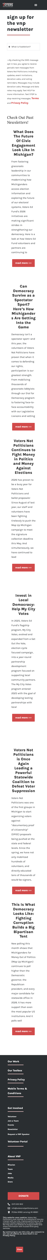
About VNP (14, 1156)
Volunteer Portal (18, 1141)
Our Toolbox (15, 1070)
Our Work (13, 1061)
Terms (35, 98)
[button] (36, 5)
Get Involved (15, 1108)
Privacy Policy (19, 102)
